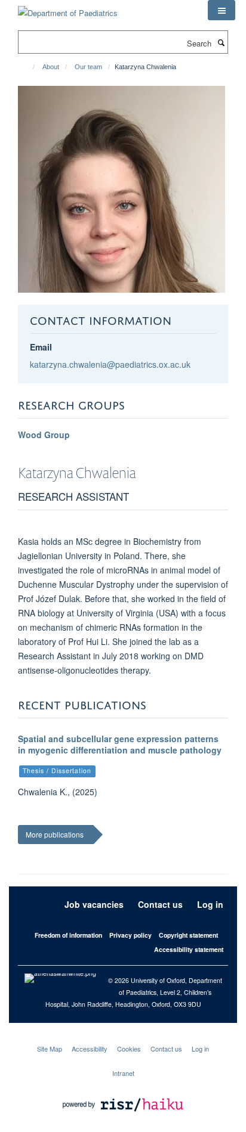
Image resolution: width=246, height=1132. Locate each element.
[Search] (220, 42)
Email (41, 347)
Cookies (129, 1048)
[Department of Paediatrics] (68, 8)
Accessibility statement (188, 949)
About (50, 66)
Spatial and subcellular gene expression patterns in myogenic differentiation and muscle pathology (120, 744)
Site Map (49, 1048)
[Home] (28, 66)
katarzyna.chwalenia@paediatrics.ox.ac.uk (110, 364)
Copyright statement (188, 935)
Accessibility (89, 1048)
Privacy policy (130, 935)
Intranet (123, 1073)
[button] (221, 10)
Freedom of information (68, 935)
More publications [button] (55, 834)
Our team (88, 66)
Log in (210, 904)
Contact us (160, 904)
